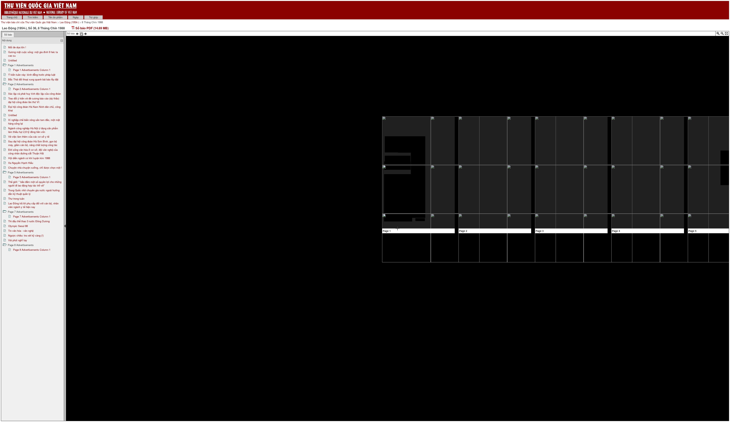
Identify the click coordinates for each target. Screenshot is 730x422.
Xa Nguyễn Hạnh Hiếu (20, 163)
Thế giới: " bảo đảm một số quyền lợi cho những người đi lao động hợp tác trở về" (34, 183)
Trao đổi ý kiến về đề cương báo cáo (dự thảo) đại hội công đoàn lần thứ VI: (33, 100)
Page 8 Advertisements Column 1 (31, 249)
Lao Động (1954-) (69, 22)
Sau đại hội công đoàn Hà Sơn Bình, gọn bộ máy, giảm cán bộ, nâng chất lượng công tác (32, 143)
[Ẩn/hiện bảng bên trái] (65, 226)
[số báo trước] (77, 33)
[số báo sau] (85, 33)
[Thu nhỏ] (722, 34)
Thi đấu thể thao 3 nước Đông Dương (29, 221)
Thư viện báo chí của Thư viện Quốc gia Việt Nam (29, 22)
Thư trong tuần (16, 198)
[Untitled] (439, 175)
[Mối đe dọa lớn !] (397, 159)
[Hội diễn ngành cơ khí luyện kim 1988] (692, 196)
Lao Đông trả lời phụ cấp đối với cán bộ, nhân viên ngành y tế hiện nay (33, 205)
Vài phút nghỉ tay (17, 240)
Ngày (76, 17)
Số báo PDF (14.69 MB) (92, 28)
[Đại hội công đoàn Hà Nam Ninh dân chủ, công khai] (567, 197)
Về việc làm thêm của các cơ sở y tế (28, 136)
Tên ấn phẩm (55, 17)
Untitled (12, 60)
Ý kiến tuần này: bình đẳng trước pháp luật (31, 74)
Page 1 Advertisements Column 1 (31, 70)
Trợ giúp (93, 17)
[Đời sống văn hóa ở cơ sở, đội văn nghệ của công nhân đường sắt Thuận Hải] (705, 124)
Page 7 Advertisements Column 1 (31, 216)
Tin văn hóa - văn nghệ (20, 230)
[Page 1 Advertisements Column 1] (439, 210)
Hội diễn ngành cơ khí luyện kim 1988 (29, 158)
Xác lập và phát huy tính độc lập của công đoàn (34, 93)
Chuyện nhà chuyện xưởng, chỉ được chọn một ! (35, 167)
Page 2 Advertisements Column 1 (31, 89)
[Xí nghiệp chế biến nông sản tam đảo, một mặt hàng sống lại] (631, 129)
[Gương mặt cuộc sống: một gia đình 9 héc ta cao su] (439, 127)
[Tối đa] (726, 34)
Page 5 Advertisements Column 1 (31, 177)
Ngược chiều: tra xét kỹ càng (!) (26, 235)
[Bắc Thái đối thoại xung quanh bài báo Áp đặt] (502, 157)
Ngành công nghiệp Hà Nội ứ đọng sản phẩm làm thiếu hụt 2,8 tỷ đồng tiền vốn (33, 130)
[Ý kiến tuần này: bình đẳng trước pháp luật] (474, 130)
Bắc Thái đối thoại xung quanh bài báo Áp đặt (33, 79)
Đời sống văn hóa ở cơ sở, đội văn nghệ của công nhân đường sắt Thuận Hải (33, 151)
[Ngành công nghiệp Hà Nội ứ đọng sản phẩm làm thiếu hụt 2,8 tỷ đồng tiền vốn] (622, 163)
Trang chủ (11, 17)
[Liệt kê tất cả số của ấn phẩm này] (81, 33)
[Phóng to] (718, 34)
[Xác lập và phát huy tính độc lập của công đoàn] (551, 127)
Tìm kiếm (33, 17)
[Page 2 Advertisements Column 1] (495, 121)
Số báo (8, 34)
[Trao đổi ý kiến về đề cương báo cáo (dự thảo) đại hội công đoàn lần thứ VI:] (584, 125)
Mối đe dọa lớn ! (17, 47)
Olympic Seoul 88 (18, 226)
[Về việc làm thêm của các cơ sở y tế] (643, 163)
